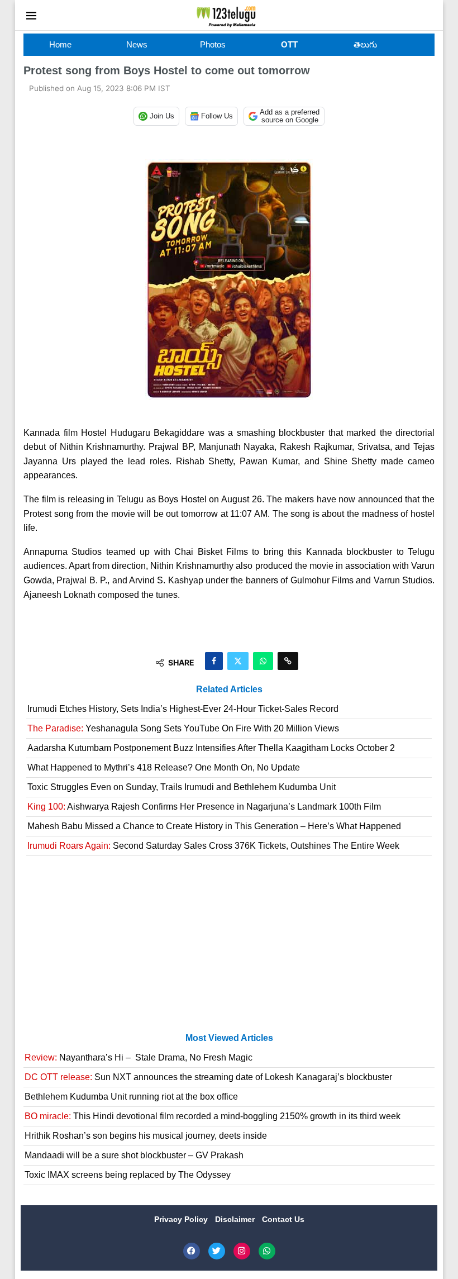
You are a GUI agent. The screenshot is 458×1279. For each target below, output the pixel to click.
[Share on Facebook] (214, 661)
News (136, 44)
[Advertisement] (229, 949)
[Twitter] (216, 1251)
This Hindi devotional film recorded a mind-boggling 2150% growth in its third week (212, 1116)
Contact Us (283, 1219)
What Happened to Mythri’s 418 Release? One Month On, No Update (163, 767)
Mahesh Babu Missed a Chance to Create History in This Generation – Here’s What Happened (214, 826)
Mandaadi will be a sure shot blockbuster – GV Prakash (134, 1155)
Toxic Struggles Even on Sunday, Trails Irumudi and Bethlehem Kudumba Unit (181, 787)
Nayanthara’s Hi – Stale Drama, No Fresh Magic (138, 1057)
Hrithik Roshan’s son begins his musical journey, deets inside (146, 1135)
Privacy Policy (182, 1219)
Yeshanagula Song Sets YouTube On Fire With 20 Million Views (183, 728)
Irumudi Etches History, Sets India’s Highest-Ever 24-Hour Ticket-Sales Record (182, 709)
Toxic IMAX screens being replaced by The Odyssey (128, 1175)
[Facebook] (191, 1251)
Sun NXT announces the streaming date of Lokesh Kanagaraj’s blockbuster (208, 1077)
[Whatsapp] (267, 1251)
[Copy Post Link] (288, 661)
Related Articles (229, 689)
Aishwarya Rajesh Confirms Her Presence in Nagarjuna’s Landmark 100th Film (204, 806)
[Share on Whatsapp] (263, 661)
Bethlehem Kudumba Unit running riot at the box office (131, 1096)
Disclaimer (236, 1219)
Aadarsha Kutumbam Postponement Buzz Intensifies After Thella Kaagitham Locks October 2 (211, 748)
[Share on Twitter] (238, 661)
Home (60, 44)
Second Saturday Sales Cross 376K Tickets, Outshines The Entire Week (213, 845)
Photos (213, 44)
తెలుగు (365, 44)
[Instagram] (241, 1251)
